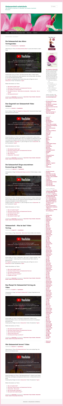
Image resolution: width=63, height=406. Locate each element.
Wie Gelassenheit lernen (13, 94)
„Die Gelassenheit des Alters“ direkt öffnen (32, 70)
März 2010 (48, 320)
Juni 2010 (48, 316)
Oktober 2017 (48, 217)
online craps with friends (50, 205)
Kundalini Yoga (49, 137)
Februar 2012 (48, 290)
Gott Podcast (48, 131)
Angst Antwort (26, 96)
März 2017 (48, 227)
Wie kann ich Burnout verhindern (14, 273)
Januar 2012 (48, 291)
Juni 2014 (48, 258)
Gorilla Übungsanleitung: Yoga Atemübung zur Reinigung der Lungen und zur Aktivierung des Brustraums (51, 202)
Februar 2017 (48, 228)
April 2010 (48, 318)
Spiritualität (48, 151)
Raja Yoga (48, 147)
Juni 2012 (48, 287)
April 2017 (48, 225)
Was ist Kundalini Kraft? (12, 385)
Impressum (35, 32)
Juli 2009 (47, 330)
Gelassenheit (8, 80)
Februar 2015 (48, 247)
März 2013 (48, 277)
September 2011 (49, 296)
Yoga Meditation (22, 45)
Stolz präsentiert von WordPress (34, 401)
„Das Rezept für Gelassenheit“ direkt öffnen (32, 314)
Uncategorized (48, 156)
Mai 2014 (47, 259)
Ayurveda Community (50, 171)
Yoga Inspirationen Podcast (51, 181)
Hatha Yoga (48, 133)
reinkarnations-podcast (50, 150)
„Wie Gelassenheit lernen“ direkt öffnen (33, 371)
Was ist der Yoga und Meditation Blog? (18, 32)
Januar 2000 (48, 336)
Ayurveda (48, 119)
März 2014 (48, 261)
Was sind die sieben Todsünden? (14, 331)
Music (47, 141)
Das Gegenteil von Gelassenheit (14, 89)
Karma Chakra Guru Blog (51, 173)
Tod (46, 153)
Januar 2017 (48, 229)
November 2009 (49, 325)
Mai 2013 (47, 274)
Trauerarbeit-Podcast (50, 155)
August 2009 (48, 329)
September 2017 (49, 219)
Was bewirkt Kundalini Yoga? (13, 86)
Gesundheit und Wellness (51, 130)
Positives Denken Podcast (51, 143)
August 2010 (48, 313)
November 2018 (49, 215)
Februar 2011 (48, 305)
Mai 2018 (47, 216)
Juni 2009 (48, 331)
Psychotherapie (49, 146)
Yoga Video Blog (49, 183)
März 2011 (48, 304)
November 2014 (49, 251)
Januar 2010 (48, 322)
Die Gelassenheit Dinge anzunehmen (23, 172)
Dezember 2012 (49, 281)
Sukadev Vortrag (12, 97)
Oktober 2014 (48, 252)
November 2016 (49, 232)
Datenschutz (29, 32)
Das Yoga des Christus (12, 152)
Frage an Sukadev (32, 96)
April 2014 (48, 260)
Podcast (47, 142)
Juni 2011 (48, 300)
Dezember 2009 (49, 324)
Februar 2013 (48, 278)
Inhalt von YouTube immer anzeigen (24, 64)
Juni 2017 (48, 223)
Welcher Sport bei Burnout (13, 333)
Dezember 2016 (49, 230)
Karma (47, 135)
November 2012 (49, 282)
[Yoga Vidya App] (52, 43)
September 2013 (49, 269)
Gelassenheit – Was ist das (13, 155)
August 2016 (48, 236)
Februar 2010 (48, 321)
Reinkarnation (48, 148)
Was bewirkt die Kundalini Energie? (15, 328)
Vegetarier (48, 160)
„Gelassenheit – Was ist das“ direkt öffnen (33, 253)
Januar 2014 (48, 264)
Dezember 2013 (49, 265)
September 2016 (49, 234)
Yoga (47, 165)
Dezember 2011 (49, 292)
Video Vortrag (20, 97)
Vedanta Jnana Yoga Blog (51, 175)
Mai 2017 (47, 224)
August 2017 (48, 220)
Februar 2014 (48, 263)
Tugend (22, 80)
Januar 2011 (48, 307)
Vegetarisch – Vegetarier (50, 163)
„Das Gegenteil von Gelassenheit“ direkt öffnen (32, 133)
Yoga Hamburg (49, 180)
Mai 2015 (47, 245)
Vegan (47, 159)
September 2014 (49, 254)
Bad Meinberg (48, 120)
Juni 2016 (48, 238)
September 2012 (49, 285)
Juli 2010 (47, 314)
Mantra (47, 138)
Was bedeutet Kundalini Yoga (13, 149)
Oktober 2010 (48, 311)
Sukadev (6, 97)
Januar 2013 (48, 280)
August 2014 (48, 255)
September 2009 (49, 327)
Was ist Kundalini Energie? (13, 210)
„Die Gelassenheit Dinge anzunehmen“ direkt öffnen (31, 194)
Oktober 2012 (48, 283)
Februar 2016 (48, 242)
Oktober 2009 (48, 326)
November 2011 (49, 294)
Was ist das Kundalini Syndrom (14, 269)
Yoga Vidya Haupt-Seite (50, 185)
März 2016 (48, 241)
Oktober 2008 (48, 333)
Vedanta (47, 157)
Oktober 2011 (48, 295)
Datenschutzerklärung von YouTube (27, 61)
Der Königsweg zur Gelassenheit (51, 69)
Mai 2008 (47, 335)
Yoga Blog (48, 179)
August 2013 (48, 271)
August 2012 (48, 286)
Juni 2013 (48, 273)
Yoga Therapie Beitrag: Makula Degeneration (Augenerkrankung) (51, 191)
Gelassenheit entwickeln (16, 6)
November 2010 (49, 309)
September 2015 (49, 243)
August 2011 (48, 298)
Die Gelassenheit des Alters (21, 48)
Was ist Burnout (11, 153)
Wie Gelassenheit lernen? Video (17, 344)
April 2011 (48, 303)
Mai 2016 (47, 239)
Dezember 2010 (49, 308)
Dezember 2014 (49, 250)
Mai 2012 (47, 289)
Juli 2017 (47, 221)
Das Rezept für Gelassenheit (13, 272)
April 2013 (48, 276)
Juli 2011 (47, 299)
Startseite (7, 32)
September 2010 (49, 312)
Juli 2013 (47, 272)
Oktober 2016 (48, 233)
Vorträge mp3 (48, 164)
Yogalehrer (9, 79)
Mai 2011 (47, 302)
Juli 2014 (47, 256)
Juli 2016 (47, 237)
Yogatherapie (48, 166)
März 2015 (48, 246)
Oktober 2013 (48, 268)
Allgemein (48, 117)
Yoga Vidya (17, 141)
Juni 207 (47, 338)
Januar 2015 (48, 249)
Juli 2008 (47, 334)
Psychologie (48, 144)
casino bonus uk (49, 209)
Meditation (48, 139)
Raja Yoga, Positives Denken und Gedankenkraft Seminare (20, 88)
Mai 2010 (47, 317)
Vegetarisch (48, 161)
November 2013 (49, 267)
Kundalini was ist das (12, 275)
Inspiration (48, 134)
